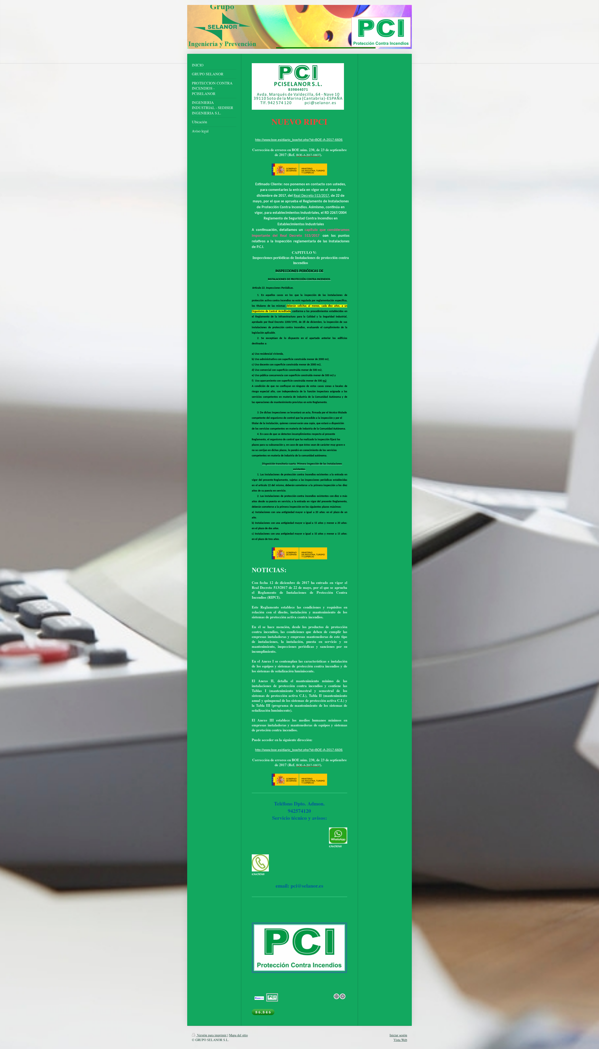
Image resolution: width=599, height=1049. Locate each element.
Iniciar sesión (398, 1035)
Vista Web (400, 1040)
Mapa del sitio (238, 1035)
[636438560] (338, 835)
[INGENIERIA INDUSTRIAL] (299, 963)
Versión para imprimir (211, 1035)
